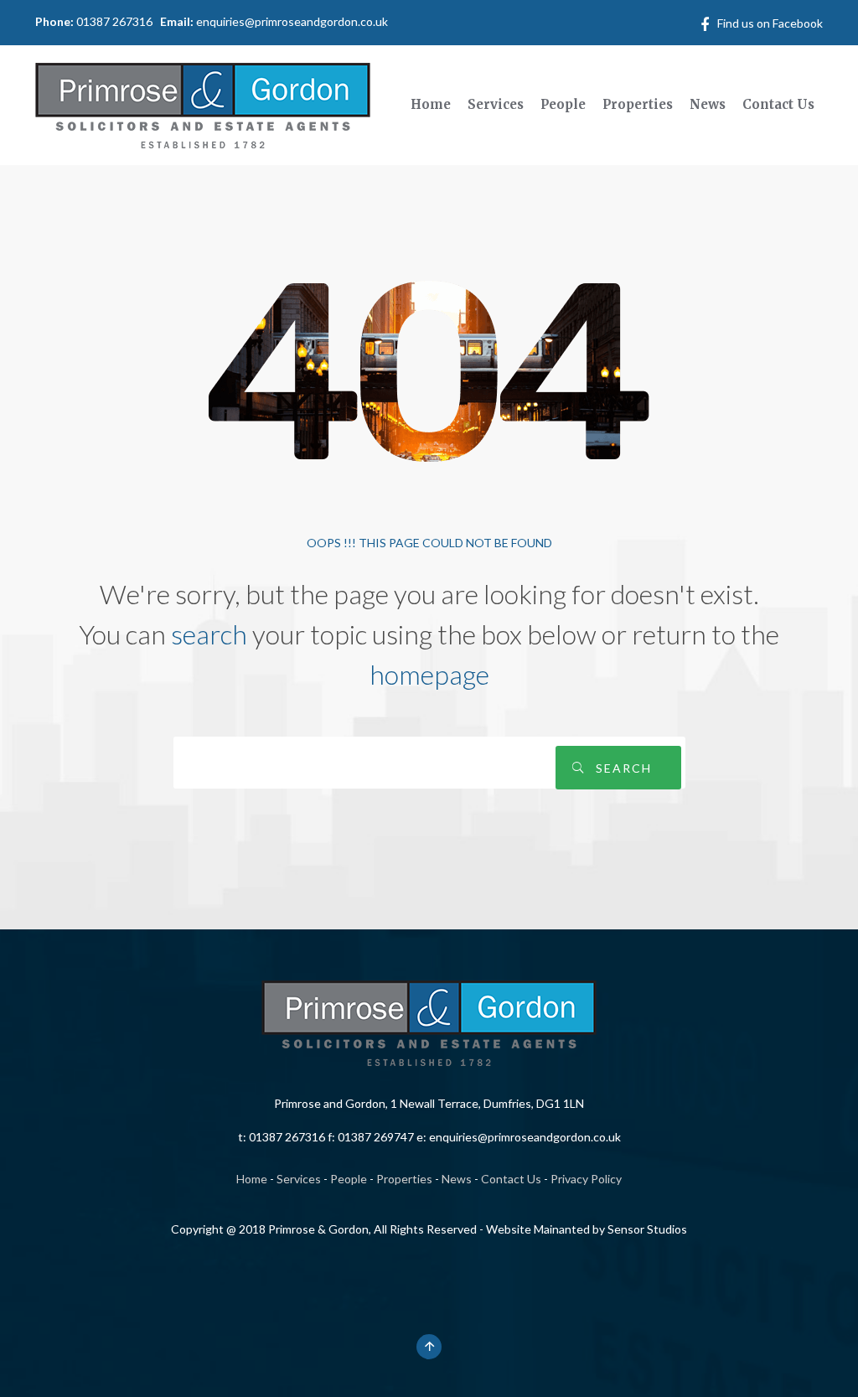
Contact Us (511, 1179)
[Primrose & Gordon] (202, 102)
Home (251, 1179)
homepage (429, 674)
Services (299, 1179)
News (457, 1179)
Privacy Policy (586, 1179)
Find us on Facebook (770, 23)
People (348, 1179)
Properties (404, 1179)
